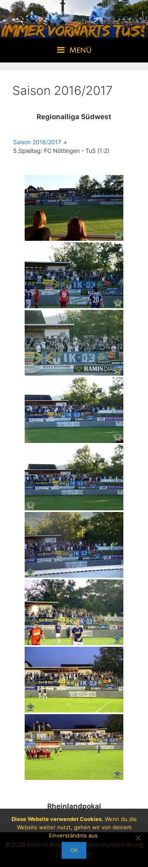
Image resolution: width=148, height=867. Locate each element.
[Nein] (138, 838)
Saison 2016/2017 (37, 141)
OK (74, 850)
